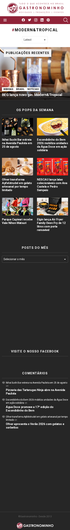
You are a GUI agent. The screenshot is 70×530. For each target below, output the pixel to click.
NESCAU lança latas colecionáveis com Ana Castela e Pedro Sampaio (52, 185)
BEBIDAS (8, 89)
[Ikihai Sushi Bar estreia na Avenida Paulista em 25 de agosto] (17, 127)
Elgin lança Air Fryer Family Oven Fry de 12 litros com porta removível (51, 225)
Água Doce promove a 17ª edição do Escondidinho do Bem (29, 408)
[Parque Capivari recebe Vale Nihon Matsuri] (17, 206)
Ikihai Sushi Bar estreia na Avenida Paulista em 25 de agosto (17, 143)
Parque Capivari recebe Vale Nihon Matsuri (17, 221)
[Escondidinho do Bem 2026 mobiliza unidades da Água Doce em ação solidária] (52, 127)
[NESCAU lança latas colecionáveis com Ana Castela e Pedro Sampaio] (52, 166)
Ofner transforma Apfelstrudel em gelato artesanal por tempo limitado (17, 185)
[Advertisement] (35, 306)
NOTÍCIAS (32, 89)
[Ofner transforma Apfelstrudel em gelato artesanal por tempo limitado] (17, 166)
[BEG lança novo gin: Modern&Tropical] (35, 73)
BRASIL (20, 89)
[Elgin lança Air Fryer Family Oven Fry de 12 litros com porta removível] (52, 206)
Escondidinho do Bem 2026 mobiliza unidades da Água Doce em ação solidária (52, 145)
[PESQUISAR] (65, 20)
